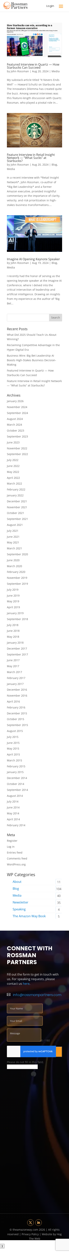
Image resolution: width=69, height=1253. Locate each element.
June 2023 (13, 442)
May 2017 (13, 666)
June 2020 (13, 560)
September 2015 (17, 725)
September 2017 (17, 654)
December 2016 (17, 689)
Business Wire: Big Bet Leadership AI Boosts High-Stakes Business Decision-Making (31, 360)
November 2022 (17, 448)
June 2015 (13, 743)
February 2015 (16, 766)
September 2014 (17, 790)
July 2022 (12, 460)
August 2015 (15, 731)
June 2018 (13, 631)
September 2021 (17, 519)
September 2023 (17, 436)
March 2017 (14, 672)
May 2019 (13, 601)
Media (56, 71)
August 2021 (15, 525)
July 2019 (12, 589)
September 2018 (17, 619)
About (17, 882)
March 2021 (14, 548)
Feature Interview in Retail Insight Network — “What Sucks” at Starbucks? (31, 158)
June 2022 (13, 466)
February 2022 (16, 489)
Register (12, 840)
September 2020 (17, 554)
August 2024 (15, 419)
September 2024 (17, 413)
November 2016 (17, 695)
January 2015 (15, 772)
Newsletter (20, 902)
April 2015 (13, 754)
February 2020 (16, 572)
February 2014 (16, 825)
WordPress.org (16, 864)
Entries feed (14, 852)
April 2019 (13, 607)
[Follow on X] (30, 1222)
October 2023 (15, 430)
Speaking (19, 909)
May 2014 (13, 813)
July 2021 (12, 531)
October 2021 (15, 513)
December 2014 (17, 778)
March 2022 (14, 483)
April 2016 (13, 701)
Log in (11, 846)
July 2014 (12, 801)
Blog (54, 164)
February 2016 (16, 707)
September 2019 (17, 583)
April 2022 (13, 478)
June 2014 (13, 807)
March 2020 (14, 566)
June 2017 (13, 660)
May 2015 (13, 748)
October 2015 (15, 719)
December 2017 (17, 648)
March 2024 (14, 424)
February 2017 (16, 678)
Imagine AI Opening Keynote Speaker (33, 259)
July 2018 (12, 625)
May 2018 (13, 636)
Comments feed (17, 858)
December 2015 (17, 713)
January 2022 (15, 495)
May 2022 (13, 472)
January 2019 (15, 613)
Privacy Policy (30, 1234)
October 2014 (15, 784)
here (26, 983)
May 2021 (13, 542)
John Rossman (20, 71)
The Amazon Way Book (29, 916)
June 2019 (13, 595)
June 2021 (13, 536)
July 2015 (12, 737)
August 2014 (15, 796)
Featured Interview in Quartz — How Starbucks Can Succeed (33, 66)
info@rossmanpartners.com (37, 994)
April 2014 (13, 819)
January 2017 (15, 684)
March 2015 (14, 760)
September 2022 (17, 454)
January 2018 (15, 642)
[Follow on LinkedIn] (38, 1222)
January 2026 (15, 401)
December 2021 (17, 501)
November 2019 (17, 578)
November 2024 (17, 407)
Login (50, 6)
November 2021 (17, 507)
